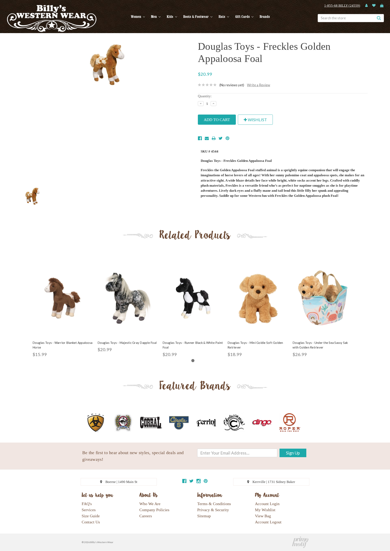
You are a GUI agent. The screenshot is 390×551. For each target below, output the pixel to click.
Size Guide (91, 516)
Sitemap (204, 516)
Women (136, 16)
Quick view (62, 294)
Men (154, 16)
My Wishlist (265, 510)
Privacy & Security (213, 510)
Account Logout (268, 522)
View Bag (263, 516)
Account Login (267, 503)
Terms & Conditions (214, 503)
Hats (222, 16)
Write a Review (258, 85)
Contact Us (91, 522)
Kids (170, 16)
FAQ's (87, 503)
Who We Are (149, 503)
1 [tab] (192, 360)
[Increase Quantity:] (213, 103)
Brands (265, 16)
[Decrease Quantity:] (201, 103)
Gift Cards (243, 16)
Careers (145, 516)
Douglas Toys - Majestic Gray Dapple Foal (127, 342)
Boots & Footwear (196, 16)
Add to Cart (63, 301)
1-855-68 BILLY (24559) (342, 6)
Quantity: (205, 96)
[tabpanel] (62, 308)
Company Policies (154, 510)
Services (89, 510)
